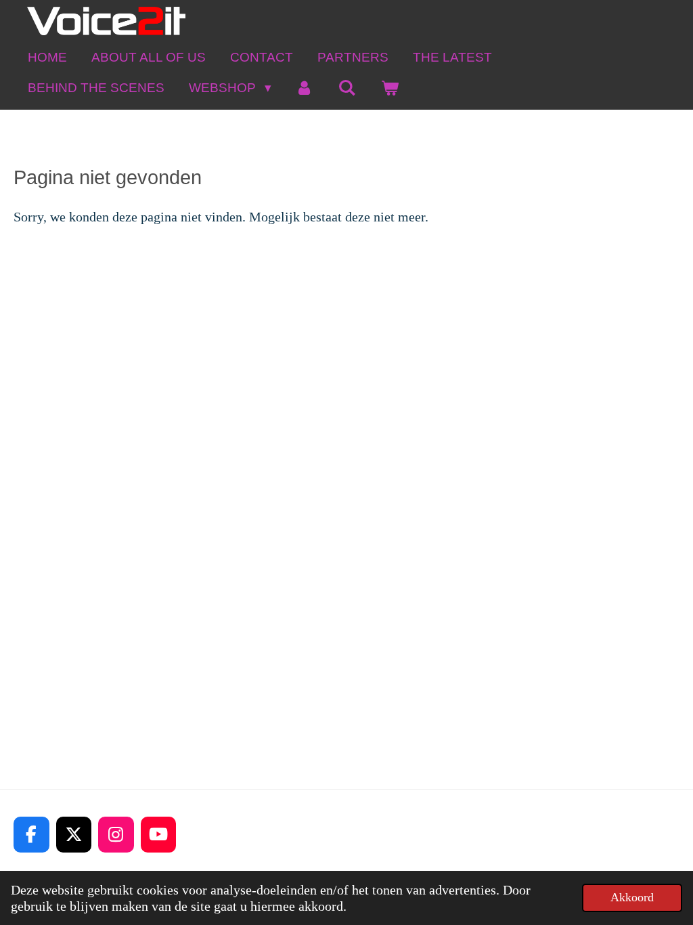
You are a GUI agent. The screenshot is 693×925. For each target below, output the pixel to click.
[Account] (305, 87)
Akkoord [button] (632, 897)
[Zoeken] (347, 87)
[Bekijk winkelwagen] (389, 87)
